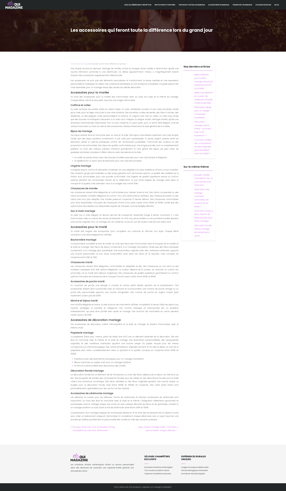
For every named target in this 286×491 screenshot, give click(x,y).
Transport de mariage (242, 5)
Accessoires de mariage (218, 5)
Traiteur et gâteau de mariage (192, 5)
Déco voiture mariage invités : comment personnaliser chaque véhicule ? (157, 429)
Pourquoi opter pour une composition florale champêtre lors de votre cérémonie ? (94, 429)
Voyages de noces (263, 5)
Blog (276, 5)
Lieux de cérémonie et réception (137, 5)
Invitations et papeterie (165, 5)
